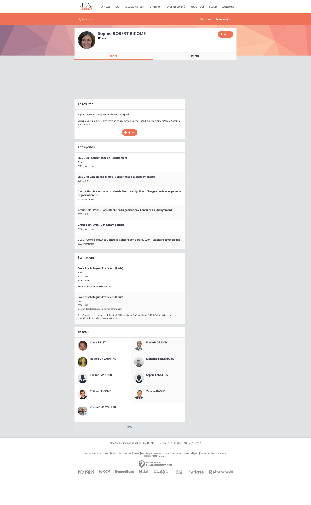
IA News (105, 6)
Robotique (197, 6)
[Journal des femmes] (86, 472)
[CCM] (104, 472)
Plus (129, 426)
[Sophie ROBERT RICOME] (87, 40)
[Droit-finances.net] (144, 472)
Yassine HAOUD (156, 391)
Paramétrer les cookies (172, 453)
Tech (117, 6)
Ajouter (227, 34)
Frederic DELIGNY (156, 342)
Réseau (195, 56)
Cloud (213, 6)
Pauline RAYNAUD (101, 375)
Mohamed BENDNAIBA (160, 358)
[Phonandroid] (221, 472)
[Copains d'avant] (161, 472)
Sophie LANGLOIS (157, 375)
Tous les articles (207, 453)
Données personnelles (151, 453)
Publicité (114, 453)
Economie (227, 6)
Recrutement (125, 453)
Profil (113, 56)
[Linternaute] (124, 471)
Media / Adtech (134, 6)
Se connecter (223, 19)
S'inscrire (205, 19)
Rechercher (87, 19)
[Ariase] (196, 471)
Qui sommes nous (93, 453)
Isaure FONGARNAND (103, 358)
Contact (106, 453)
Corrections (221, 453)
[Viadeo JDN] (178, 472)
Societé (136, 453)
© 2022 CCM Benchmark (155, 456)
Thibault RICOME (100, 391)
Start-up (155, 6)
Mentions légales (191, 453)
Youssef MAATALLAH (103, 407)
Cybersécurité (176, 6)
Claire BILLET (98, 342)
